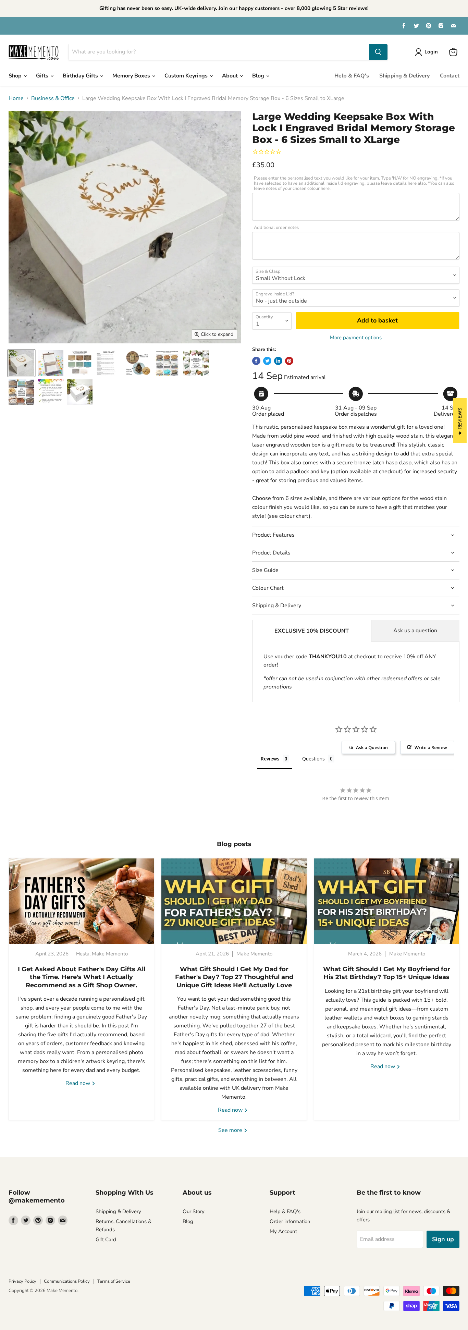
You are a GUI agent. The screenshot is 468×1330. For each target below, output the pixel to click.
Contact (449, 76)
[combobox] (219, 52)
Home (16, 98)
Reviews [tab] (270, 758)
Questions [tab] (313, 758)
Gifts (43, 76)
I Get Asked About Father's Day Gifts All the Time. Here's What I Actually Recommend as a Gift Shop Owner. (81, 977)
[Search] (378, 52)
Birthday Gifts (81, 76)
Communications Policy (67, 1281)
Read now (78, 1083)
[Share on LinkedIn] (278, 361)
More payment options (356, 338)
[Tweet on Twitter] (267, 361)
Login (431, 51)
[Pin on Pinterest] (289, 361)
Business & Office (53, 98)
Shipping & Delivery (404, 76)
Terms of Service (113, 1281)
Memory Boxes (131, 76)
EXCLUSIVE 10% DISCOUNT (311, 631)
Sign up (443, 1239)
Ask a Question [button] (372, 747)
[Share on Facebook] (256, 361)
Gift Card (106, 1239)
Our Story (194, 1211)
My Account (283, 1231)
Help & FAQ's (351, 76)
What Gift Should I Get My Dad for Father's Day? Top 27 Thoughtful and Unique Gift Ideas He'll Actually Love (234, 977)
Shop (16, 76)
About (230, 76)
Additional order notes (276, 227)
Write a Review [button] (431, 747)
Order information (290, 1221)
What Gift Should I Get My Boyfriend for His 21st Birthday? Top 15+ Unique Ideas (386, 973)
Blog (259, 76)
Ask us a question (415, 630)
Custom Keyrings (186, 76)
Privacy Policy (22, 1281)
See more (231, 1130)
